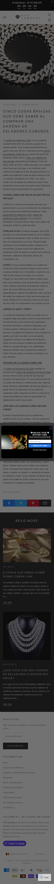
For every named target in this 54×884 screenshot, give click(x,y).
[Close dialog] (51, 428)
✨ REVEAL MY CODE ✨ (40, 445)
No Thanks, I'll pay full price (40, 450)
